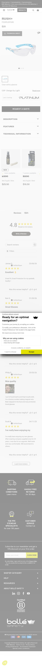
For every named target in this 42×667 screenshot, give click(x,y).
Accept (31, 352)
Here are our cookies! (10, 341)
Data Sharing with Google (12, 343)
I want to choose (10, 352)
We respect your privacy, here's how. (13, 333)
